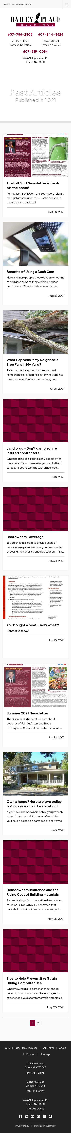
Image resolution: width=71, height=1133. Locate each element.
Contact (31, 1054)
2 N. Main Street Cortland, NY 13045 (35, 1065)
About (62, 1047)
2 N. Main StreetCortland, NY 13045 (20, 42)
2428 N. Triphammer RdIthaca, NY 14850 (35, 59)
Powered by (45, 1125)
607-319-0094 (35, 1109)
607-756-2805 (35, 1072)
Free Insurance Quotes (17, 4)
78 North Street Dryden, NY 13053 (35, 1083)
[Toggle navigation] (67, 4)
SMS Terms (48, 1047)
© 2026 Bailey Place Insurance (21, 1047)
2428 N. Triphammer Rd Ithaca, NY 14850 (35, 1102)
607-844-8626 (35, 1090)
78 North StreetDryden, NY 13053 (50, 42)
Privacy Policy (22, 1125)
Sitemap (45, 1054)
